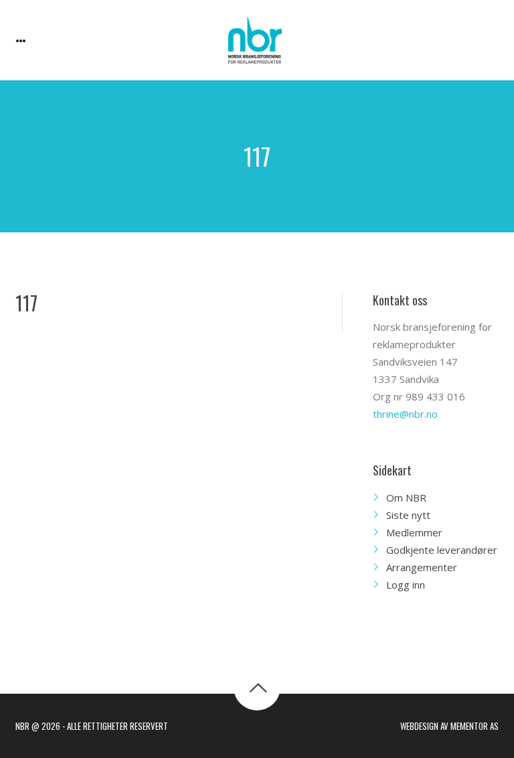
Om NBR (406, 497)
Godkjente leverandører (441, 549)
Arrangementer (421, 567)
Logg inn (405, 584)
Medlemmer (414, 532)
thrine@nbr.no (405, 414)
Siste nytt (408, 515)
